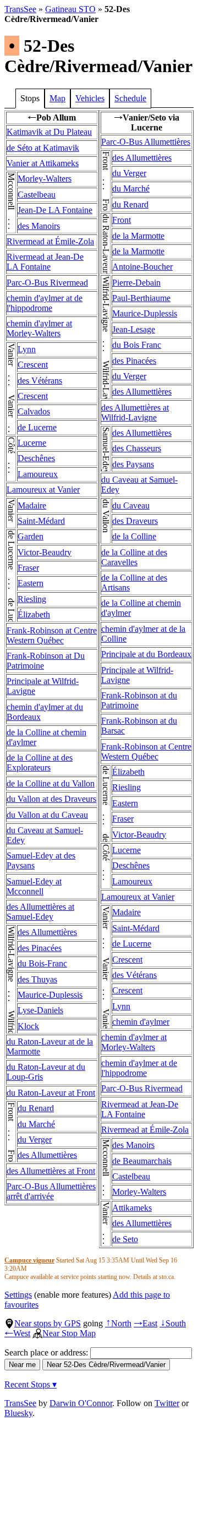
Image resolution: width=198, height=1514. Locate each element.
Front (121, 220)
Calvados (34, 411)
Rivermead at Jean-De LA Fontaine (45, 261)
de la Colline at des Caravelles (134, 557)
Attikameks (132, 1207)
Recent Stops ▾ (30, 1384)
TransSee (20, 9)
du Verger (35, 1139)
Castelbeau (37, 194)
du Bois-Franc (42, 963)
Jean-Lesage (133, 329)
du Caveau (131, 505)
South (173, 1323)
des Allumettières (47, 932)
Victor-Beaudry (45, 552)
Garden (30, 536)
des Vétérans (40, 380)
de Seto (125, 1239)
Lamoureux (38, 474)
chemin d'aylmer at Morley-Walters (39, 328)
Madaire (32, 505)
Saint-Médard (41, 521)
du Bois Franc (136, 344)
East (145, 1323)
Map (57, 98)
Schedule (130, 98)
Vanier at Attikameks (43, 163)
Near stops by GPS (47, 1323)
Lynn (27, 349)
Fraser (28, 567)
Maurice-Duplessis (50, 994)
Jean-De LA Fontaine (55, 210)
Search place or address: (47, 1352)
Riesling (32, 599)
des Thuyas (37, 979)
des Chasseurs (136, 448)
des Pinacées (40, 948)
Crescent (33, 364)
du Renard (36, 1108)
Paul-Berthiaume (141, 298)
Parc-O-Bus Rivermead (47, 282)
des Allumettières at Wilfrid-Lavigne (135, 412)
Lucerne (32, 442)
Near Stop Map (69, 1333)
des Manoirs (39, 226)
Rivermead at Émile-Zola (50, 241)
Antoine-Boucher (142, 266)
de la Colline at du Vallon (51, 783)
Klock (28, 1026)
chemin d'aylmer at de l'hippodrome (44, 303)
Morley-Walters (45, 178)
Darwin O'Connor (81, 1403)
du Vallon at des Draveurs (51, 799)
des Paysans (133, 464)
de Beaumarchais (142, 1161)
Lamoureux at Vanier (43, 489)
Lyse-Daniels (40, 1010)
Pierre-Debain (136, 282)
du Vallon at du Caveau (47, 814)
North (118, 1323)
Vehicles (90, 98)
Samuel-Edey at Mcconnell (34, 886)
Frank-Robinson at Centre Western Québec (52, 635)
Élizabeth (34, 614)
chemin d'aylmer (140, 1021)
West (17, 1333)
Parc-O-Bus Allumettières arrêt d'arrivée (51, 1191)
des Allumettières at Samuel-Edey (40, 911)
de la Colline (134, 536)
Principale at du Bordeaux (146, 654)
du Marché (36, 1124)
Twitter (167, 1403)
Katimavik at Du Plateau (49, 131)
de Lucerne (37, 427)
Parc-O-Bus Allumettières (145, 141)
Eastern (30, 583)
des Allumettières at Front (51, 1171)
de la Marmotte (138, 236)
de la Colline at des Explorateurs (40, 762)
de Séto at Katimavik (43, 147)
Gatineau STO (70, 9)
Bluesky (18, 1413)
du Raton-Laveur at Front (51, 1092)
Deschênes (36, 458)
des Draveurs (135, 521)
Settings (18, 1294)
